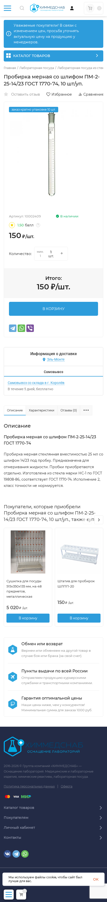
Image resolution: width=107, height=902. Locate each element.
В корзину (28, 618)
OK (96, 879)
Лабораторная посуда (36, 67)
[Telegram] (12, 328)
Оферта (66, 786)
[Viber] (30, 328)
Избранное (62, 94)
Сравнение (93, 94)
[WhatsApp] (21, 328)
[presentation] (87, 519)
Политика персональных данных (29, 786)
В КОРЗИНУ (54, 309)
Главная (10, 67)
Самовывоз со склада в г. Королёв (36, 383)
